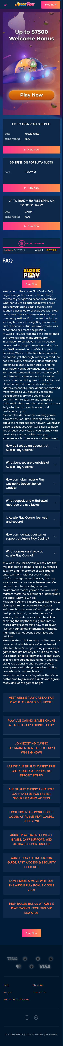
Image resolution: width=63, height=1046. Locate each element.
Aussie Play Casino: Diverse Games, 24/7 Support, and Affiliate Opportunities (31, 839)
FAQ (6, 985)
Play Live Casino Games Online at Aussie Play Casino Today (31, 723)
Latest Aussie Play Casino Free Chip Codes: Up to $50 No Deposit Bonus (31, 770)
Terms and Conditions (16, 999)
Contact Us (39, 992)
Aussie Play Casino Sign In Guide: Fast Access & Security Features (31, 862)
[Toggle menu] (6, 4)
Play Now (51, 4)
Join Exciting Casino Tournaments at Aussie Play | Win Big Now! (31, 747)
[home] (25, 7)
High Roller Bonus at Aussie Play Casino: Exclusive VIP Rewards (31, 908)
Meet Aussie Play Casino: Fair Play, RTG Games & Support (31, 700)
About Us (38, 985)
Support (8, 992)
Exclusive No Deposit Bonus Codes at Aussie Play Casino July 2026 (31, 816)
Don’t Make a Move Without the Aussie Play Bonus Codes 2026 (31, 885)
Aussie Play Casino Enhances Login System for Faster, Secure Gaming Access (31, 793)
